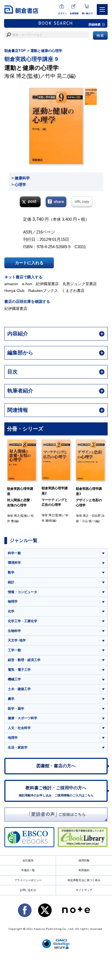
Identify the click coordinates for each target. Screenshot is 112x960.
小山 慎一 (88, 521)
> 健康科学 (20, 178)
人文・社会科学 (19, 728)
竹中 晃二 (56, 76)
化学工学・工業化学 (22, 621)
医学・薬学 (16, 708)
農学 (11, 699)
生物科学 (14, 631)
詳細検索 (95, 24)
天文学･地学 (17, 640)
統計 (11, 582)
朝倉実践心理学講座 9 (31, 59)
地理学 (13, 738)
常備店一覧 (28, 870)
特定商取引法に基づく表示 (84, 880)
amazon (11, 284)
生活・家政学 (17, 747)
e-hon (27, 284)
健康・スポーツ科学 (22, 718)
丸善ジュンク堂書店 (80, 284)
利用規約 (84, 870)
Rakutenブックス (43, 290)
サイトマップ (84, 890)
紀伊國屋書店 (47, 284)
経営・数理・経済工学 (24, 660)
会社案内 (28, 860)
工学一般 (14, 650)
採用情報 (84, 860)
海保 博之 (15, 76)
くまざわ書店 (73, 290)
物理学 (13, 601)
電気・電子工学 (19, 670)
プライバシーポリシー (28, 880)
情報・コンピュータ (22, 592)
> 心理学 (18, 184)
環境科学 (14, 563)
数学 (11, 572)
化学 (11, 611)
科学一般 (14, 553)
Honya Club (14, 290)
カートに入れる (29, 262)
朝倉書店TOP (15, 51)
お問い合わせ (28, 890)
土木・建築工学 (19, 689)
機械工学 (14, 679)
